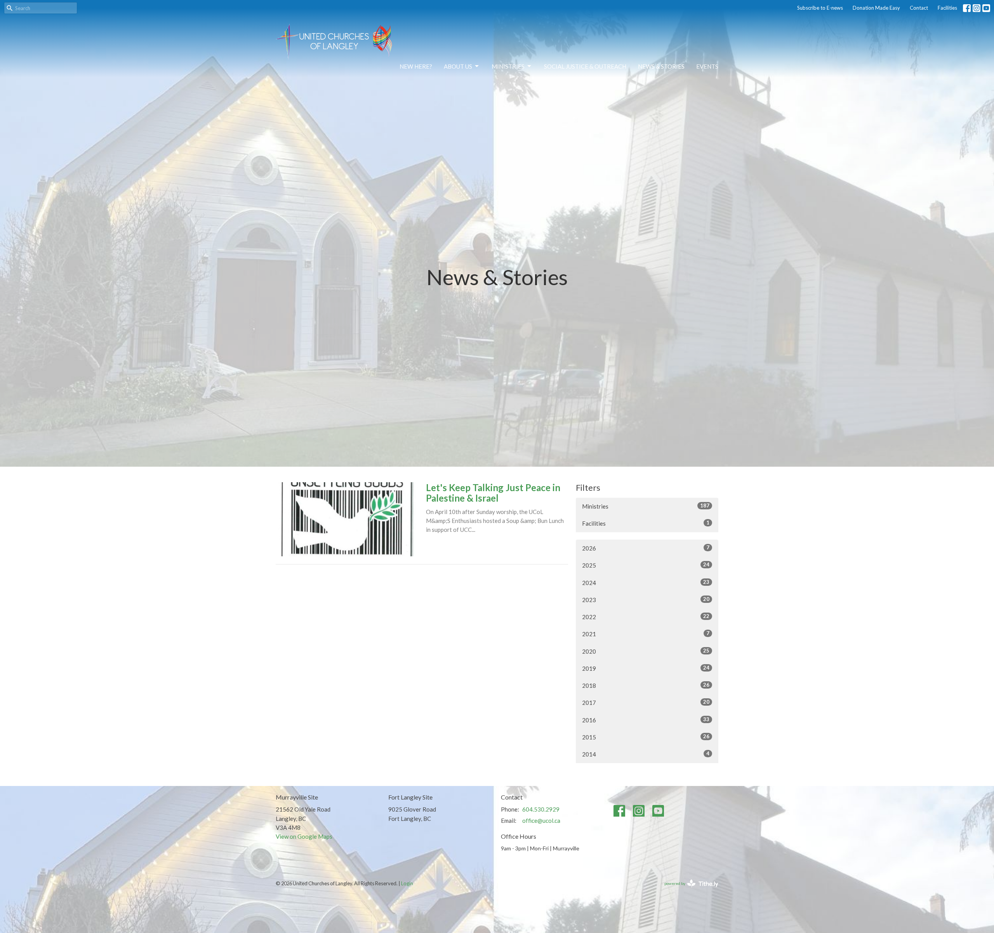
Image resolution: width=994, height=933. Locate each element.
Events (707, 66)
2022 (645, 616)
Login (407, 883)
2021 (645, 633)
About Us (458, 66)
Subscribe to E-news (820, 8)
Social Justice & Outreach (585, 66)
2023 (645, 599)
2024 (645, 582)
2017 (645, 702)
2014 (645, 754)
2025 (645, 565)
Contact (919, 8)
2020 (645, 651)
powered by (687, 890)
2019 (645, 668)
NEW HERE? (416, 66)
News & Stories (661, 66)
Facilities (947, 8)
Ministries (508, 66)
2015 (645, 737)
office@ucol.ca (541, 820)
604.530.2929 (541, 809)
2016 (645, 720)
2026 (645, 548)
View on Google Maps (304, 836)
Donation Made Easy (876, 8)
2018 (645, 685)
